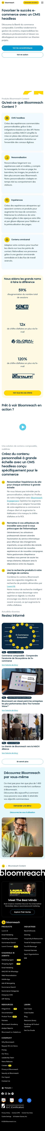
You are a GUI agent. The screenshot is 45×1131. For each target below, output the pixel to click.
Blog (4, 652)
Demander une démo (31, 2)
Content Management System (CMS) (19, 697)
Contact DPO (16, 1113)
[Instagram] (6, 1094)
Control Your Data (27, 1113)
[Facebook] (3, 1094)
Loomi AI (11, 586)
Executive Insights (13, 743)
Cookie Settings (6, 1116)
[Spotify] (12, 1094)
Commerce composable (15, 652)
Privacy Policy (6, 1113)
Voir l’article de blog (10, 665)
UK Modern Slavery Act (20, 1116)
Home (3, 866)
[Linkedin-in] (9, 1094)
